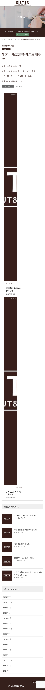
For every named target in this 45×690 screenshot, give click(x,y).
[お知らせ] (10, 187)
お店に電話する (16, 685)
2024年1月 (7, 623)
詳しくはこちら (22, 34)
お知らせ (6, 49)
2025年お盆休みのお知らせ (25, 558)
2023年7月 (7, 634)
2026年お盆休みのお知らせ (25, 515)
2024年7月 (7, 618)
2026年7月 (7, 597)
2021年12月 (7, 660)
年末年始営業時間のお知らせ (25, 529)
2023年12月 (7, 628)
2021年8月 (7, 665)
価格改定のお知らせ (22, 543)
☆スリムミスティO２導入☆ (13, 493)
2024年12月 (7, 613)
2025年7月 (7, 607)
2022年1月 (7, 655)
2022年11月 (7, 644)
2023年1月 (7, 639)
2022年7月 (7, 649)
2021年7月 (7, 671)
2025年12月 (7, 602)
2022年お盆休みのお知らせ (13, 289)
